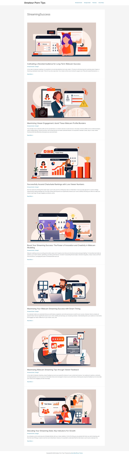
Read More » (30, 74)
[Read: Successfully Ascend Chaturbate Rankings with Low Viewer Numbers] (61, 162)
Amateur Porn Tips (34, 2)
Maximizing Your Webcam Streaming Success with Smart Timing (53, 309)
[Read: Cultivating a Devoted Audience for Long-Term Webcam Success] (61, 41)
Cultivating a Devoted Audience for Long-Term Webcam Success (54, 64)
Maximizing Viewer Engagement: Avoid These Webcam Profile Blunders (56, 123)
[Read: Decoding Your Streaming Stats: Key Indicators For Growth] (61, 408)
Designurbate (87, 2)
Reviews (95, 2)
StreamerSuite (78, 2)
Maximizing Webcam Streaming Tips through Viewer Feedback (53, 370)
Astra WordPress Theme (77, 453)
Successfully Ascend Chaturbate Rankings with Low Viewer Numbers (55, 184)
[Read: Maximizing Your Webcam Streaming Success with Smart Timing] (61, 286)
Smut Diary (101, 2)
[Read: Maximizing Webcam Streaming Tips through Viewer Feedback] (61, 347)
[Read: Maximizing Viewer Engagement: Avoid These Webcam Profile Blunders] (61, 101)
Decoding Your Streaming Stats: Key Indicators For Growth (51, 431)
